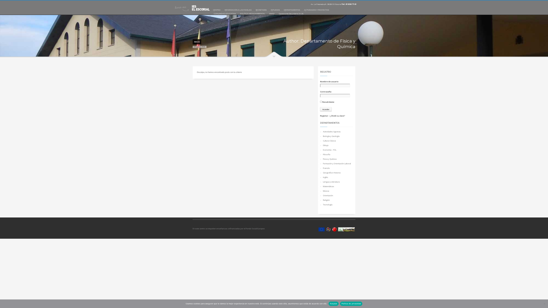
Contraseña (325, 91)
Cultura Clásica (329, 140)
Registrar (324, 116)
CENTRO (216, 10)
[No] (544, 303)
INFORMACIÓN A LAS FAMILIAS (238, 10)
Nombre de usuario (329, 81)
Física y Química (330, 159)
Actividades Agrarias (332, 131)
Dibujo (326, 145)
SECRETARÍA (261, 10)
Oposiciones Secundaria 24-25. (291, 14)
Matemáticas (328, 186)
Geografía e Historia (332, 172)
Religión (326, 200)
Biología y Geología (331, 136)
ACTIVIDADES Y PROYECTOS (316, 10)
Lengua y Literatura (331, 182)
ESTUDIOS (275, 10)
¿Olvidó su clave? (337, 116)
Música (326, 191)
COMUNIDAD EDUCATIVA (225, 14)
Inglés (325, 177)
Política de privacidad (351, 303)
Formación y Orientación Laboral (337, 163)
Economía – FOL (329, 150)
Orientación (328, 195)
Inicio (197, 41)
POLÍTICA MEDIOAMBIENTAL (252, 14)
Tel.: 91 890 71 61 (349, 4)
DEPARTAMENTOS (292, 10)
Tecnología (327, 204)
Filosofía (326, 154)
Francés (326, 168)
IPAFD (272, 14)
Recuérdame (328, 102)
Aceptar (333, 303)
